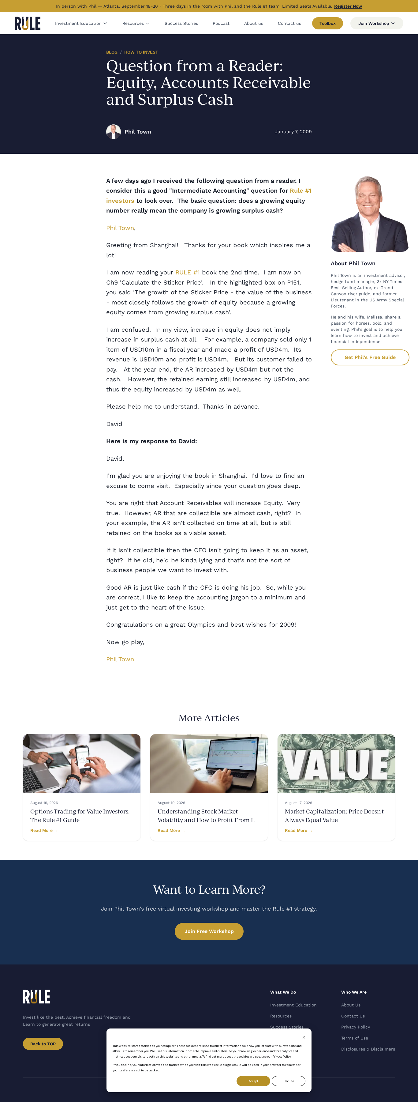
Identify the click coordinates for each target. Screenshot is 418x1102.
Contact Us (353, 1015)
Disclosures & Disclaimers (368, 1049)
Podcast (221, 23)
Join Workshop (373, 23)
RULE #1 (187, 272)
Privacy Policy (355, 1027)
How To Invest (141, 52)
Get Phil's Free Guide (370, 357)
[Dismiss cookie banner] (303, 1037)
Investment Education (78, 23)
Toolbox (327, 23)
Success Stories (181, 23)
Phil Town (120, 228)
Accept (253, 1081)
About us (253, 23)
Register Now (348, 6)
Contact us (289, 23)
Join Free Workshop (209, 931)
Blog (112, 52)
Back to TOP (43, 1043)
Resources (133, 23)
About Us (350, 1004)
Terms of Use (354, 1038)
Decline (288, 1081)
